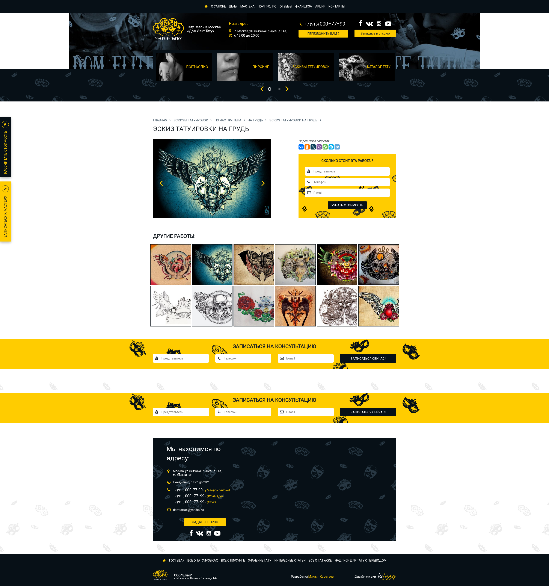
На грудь (256, 120)
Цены (233, 6)
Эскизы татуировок (191, 120)
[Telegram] (337, 147)
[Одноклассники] (307, 147)
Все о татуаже (320, 560)
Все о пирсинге (233, 560)
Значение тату (259, 560)
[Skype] (331, 147)
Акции (320, 6)
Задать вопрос (205, 522)
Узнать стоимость (347, 205)
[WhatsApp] (325, 147)
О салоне (218, 6)
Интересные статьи (290, 560)
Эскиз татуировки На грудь (293, 120)
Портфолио (267, 6)
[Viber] (319, 147)
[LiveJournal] (313, 147)
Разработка (312, 576)
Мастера (247, 6)
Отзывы (286, 6)
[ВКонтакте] (301, 147)
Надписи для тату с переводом (360, 560)
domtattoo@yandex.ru (188, 510)
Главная (160, 120)
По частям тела (228, 120)
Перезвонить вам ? (323, 34)
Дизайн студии (365, 576)
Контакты (337, 6)
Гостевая (176, 560)
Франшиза (303, 6)
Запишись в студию (375, 33)
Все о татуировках (202, 560)
